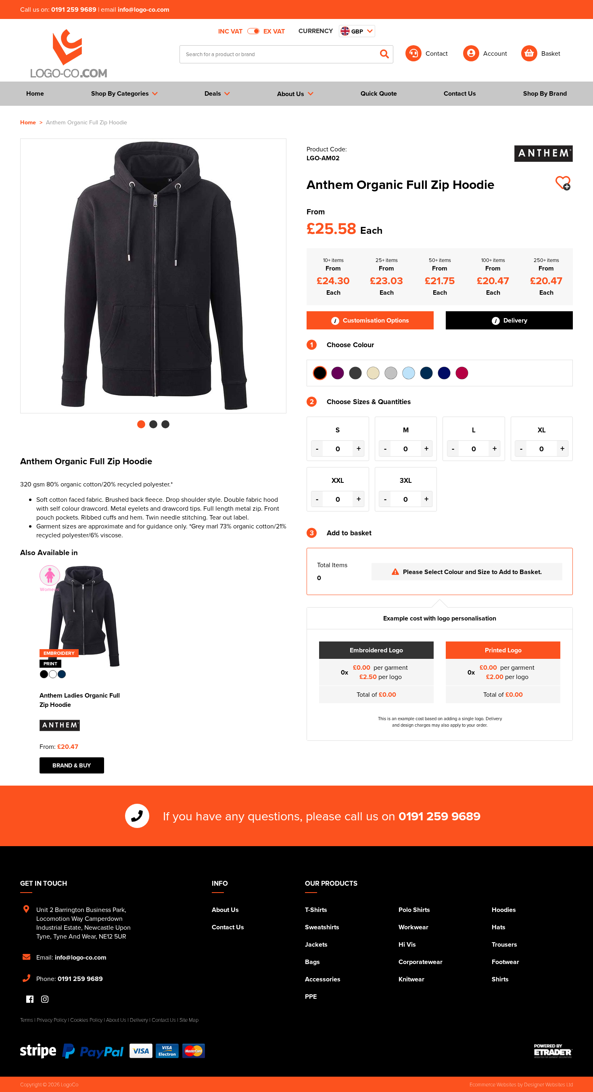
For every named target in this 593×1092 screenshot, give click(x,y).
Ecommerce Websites (493, 1084)
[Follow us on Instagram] (44, 1000)
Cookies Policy (86, 1019)
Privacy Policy (52, 1019)
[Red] (462, 373)
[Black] (320, 373)
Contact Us (228, 927)
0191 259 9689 (73, 9)
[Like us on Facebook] (29, 1000)
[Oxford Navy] (444, 373)
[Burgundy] (338, 373)
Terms (26, 1019)
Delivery (514, 320)
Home (28, 122)
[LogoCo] (68, 54)
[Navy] (426, 373)
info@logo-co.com (143, 9)
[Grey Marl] (391, 373)
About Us (225, 909)
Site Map (189, 1019)
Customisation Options (375, 320)
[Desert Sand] (373, 373)
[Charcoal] (355, 373)
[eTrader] (553, 1051)
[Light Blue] (409, 373)
